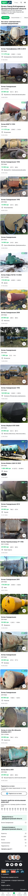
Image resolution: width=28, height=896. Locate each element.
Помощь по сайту (14, 861)
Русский (23, 889)
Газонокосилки (13, 842)
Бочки (13, 839)
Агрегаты (13, 833)
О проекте (5, 874)
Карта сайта (5, 885)
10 (26, 810)
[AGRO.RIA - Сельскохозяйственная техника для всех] (7, 2)
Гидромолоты (13, 846)
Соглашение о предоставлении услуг (12, 881)
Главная (3, 894)
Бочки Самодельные (13, 822)
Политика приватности (9, 877)
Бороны (13, 836)
